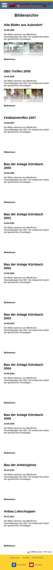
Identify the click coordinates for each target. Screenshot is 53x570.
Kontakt (25, 558)
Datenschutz (37, 558)
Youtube (38, 564)
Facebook (21, 564)
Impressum (15, 558)
